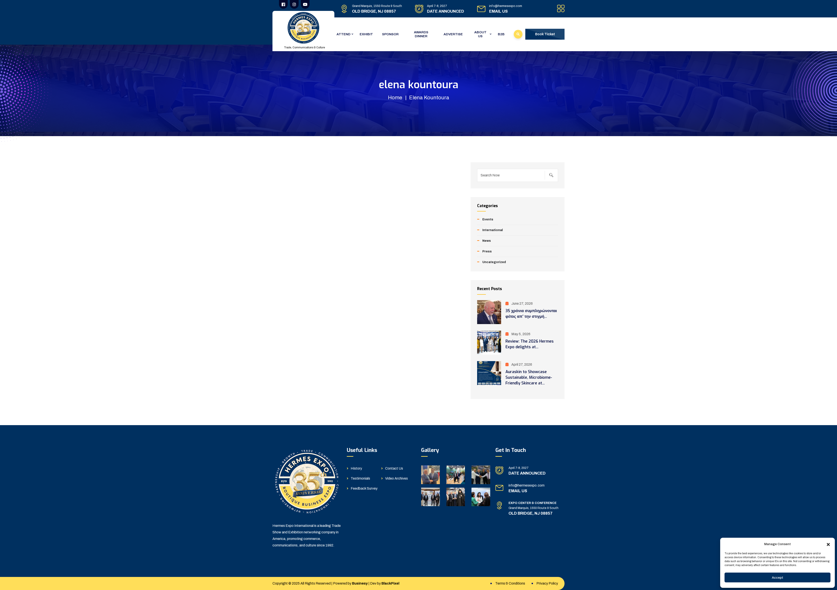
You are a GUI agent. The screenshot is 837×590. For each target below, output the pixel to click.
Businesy (360, 583)
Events (487, 219)
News (486, 240)
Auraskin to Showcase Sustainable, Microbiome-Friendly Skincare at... (528, 377)
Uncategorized (494, 262)
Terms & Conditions (510, 583)
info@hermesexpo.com (505, 6)
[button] (828, 544)
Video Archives (396, 478)
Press (487, 251)
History (356, 468)
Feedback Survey (364, 488)
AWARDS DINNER (421, 34)
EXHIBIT (366, 34)
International (492, 230)
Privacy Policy (547, 583)
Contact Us (394, 468)
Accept (777, 577)
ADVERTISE (453, 34)
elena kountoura (429, 97)
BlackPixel (390, 583)
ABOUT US (480, 34)
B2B (501, 34)
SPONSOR (390, 34)
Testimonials (360, 478)
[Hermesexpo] (303, 27)
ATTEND (343, 34)
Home (395, 97)
